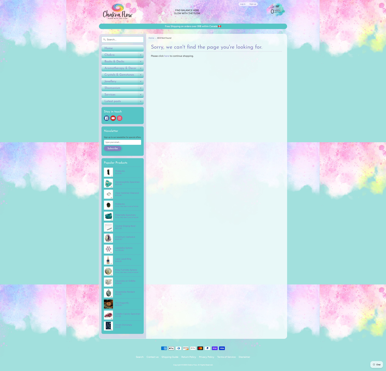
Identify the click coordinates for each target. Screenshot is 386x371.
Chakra (124, 55)
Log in (242, 4)
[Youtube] (113, 118)
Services (124, 95)
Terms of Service (226, 356)
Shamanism (124, 89)
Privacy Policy (206, 356)
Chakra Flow (192, 365)
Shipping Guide (169, 356)
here (166, 55)
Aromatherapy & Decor (124, 69)
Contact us (152, 356)
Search (140, 356)
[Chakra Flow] (118, 11)
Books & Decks (124, 62)
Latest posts (124, 102)
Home (108, 48)
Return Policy (188, 356)
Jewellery (124, 82)
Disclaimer (244, 356)
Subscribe (113, 148)
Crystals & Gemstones (124, 75)
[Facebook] (106, 118)
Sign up (253, 4)
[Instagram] (119, 118)
